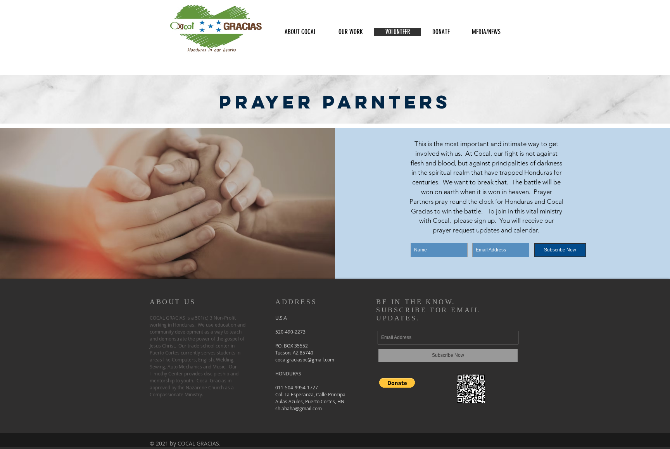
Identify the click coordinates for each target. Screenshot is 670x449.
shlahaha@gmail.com (298, 408)
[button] (300, 32)
